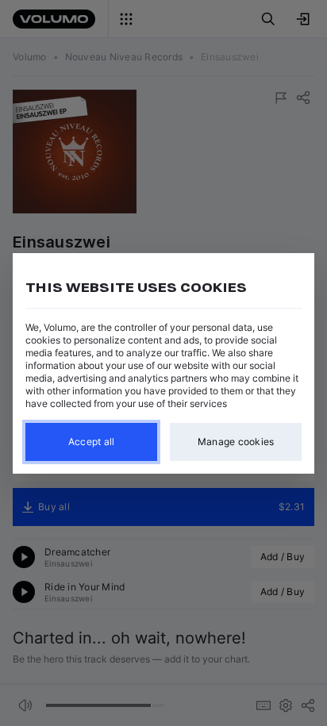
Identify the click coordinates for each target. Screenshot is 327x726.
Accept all (91, 442)
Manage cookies (236, 442)
